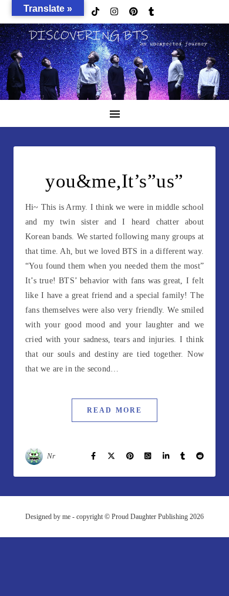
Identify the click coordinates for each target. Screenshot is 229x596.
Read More (115, 410)
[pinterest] (134, 11)
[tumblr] (151, 11)
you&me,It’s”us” (114, 181)
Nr (51, 455)
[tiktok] (97, 11)
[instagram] (115, 11)
